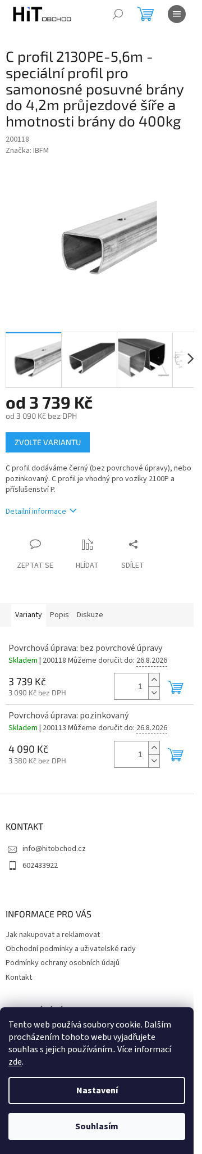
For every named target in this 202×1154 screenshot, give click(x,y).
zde (15, 1062)
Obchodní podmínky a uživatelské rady (71, 948)
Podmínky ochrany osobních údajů (63, 963)
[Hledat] (118, 14)
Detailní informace (36, 511)
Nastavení (97, 1090)
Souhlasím (96, 1126)
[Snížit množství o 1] (153, 692)
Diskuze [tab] (90, 615)
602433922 (40, 865)
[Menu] (177, 14)
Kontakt (19, 977)
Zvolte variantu (48, 442)
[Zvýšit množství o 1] (153, 679)
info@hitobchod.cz (54, 848)
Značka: (27, 150)
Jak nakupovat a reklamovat (53, 934)
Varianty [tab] (28, 615)
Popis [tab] (59, 615)
